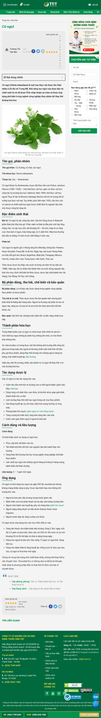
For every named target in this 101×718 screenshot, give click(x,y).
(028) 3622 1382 (12, 682)
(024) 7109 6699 (12, 665)
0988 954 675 (85, 659)
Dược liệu (42, 12)
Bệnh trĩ (92, 94)
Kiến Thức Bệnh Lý (71, 12)
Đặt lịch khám (90, 715)
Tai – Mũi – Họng (78, 104)
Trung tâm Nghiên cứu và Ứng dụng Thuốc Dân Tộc (50, 4)
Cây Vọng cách (19, 588)
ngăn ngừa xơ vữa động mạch (40, 411)
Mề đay (77, 96)
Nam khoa (76, 92)
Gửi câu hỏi (84, 131)
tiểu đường (31, 357)
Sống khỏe (54, 12)
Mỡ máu (78, 115)
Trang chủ (10, 12)
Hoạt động (88, 12)
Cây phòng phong (20, 581)
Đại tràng (93, 109)
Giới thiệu (49, 642)
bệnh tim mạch (57, 505)
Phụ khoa (76, 110)
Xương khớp (92, 101)
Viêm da (92, 91)
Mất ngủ (92, 106)
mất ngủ (14, 388)
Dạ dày (77, 100)
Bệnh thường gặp (26, 12)
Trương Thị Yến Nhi (15, 50)
